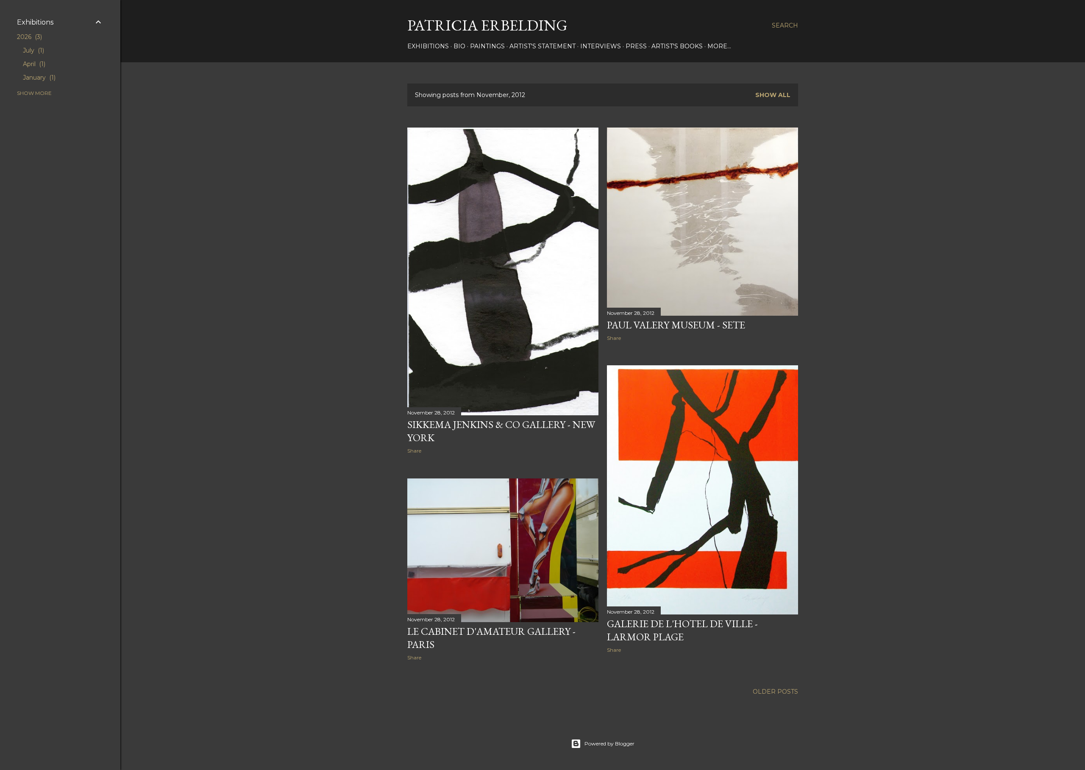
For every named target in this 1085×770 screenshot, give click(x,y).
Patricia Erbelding (487, 25)
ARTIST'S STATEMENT (542, 46)
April (33, 64)
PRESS (636, 46)
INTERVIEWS (600, 46)
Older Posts (775, 691)
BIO (459, 46)
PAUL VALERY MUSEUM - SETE (676, 324)
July (32, 50)
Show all (772, 95)
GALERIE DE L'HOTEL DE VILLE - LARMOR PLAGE (682, 630)
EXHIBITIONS (428, 46)
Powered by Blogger (609, 743)
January (38, 77)
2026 (28, 37)
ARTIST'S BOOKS (677, 46)
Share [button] (414, 451)
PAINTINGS (487, 46)
